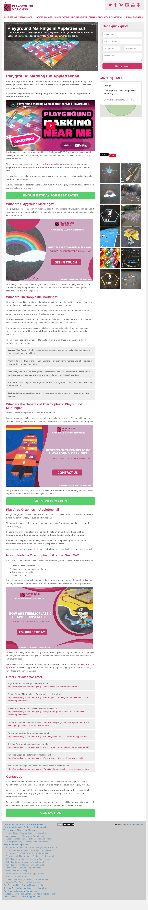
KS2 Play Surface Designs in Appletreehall (25, 862)
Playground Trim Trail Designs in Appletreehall (27, 853)
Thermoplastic (25, 17)
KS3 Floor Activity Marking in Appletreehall (25, 865)
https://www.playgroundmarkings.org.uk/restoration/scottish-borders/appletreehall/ (45, 758)
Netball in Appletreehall (16, 876)
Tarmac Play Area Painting (15, 870)
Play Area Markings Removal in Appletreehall (23, 885)
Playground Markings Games (16, 844)
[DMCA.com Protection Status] (66, 824)
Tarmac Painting (61, 17)
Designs (13, 17)
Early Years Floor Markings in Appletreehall (25, 836)
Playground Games (43, 17)
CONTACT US (50, 813)
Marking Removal (79, 17)
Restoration (104, 17)
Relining (93, 17)
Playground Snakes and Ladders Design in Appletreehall (31, 847)
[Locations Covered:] (5, 2)
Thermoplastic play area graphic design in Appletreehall (31, 164)
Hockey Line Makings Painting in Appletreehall (27, 879)
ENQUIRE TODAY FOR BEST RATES (50, 195)
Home (6, 17)
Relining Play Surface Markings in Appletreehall (25, 888)
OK (132, 100)
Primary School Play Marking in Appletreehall (26, 833)
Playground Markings (135, 824)
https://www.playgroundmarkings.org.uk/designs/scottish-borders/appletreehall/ (44, 686)
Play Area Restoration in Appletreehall (20, 891)
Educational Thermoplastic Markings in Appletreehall (29, 850)
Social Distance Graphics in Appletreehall (22, 897)
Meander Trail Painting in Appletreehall (23, 882)
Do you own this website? (114, 100)
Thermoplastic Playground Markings (19, 830)
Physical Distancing (134, 17)
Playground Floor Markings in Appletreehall (23, 824)
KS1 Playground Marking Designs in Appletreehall (28, 859)
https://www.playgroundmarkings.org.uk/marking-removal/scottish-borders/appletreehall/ (48, 736)
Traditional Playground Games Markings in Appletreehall (29, 894)
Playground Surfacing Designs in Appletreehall (24, 827)
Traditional (116, 17)
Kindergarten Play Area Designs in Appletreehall (27, 842)
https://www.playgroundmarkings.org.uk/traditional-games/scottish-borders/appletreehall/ (48, 769)
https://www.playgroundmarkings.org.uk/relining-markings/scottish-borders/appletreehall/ (48, 747)
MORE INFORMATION (50, 501)
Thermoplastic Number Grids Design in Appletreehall (30, 856)
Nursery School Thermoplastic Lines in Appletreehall (29, 839)
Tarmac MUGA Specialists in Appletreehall (25, 873)
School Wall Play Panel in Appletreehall (23, 868)
